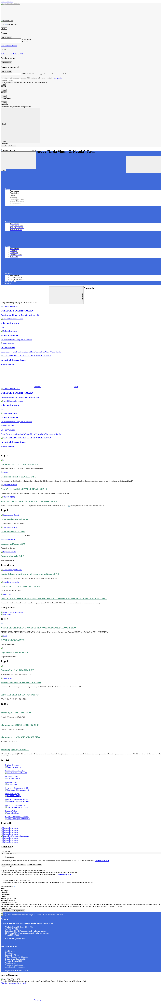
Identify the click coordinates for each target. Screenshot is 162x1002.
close (3, 170)
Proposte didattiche (12, 556)
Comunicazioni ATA (13, 531)
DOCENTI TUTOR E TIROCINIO (20, 586)
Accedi (4, 28)
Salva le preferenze (18, 911)
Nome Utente (26, 39)
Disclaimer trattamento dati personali (13, 983)
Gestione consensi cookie (14, 965)
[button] (21, 387)
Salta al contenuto (7, 2)
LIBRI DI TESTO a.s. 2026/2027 (19, 464)
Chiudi (4, 90)
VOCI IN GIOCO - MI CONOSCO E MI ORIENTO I (29, 501)
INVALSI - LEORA (13, 640)
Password (25, 42)
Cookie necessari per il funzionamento (14, 880)
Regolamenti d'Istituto (14, 652)
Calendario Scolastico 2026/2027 (18, 477)
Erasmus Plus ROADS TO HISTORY (21, 682)
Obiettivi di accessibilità (13, 961)
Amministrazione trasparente (15, 967)
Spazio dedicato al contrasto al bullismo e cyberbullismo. (30, 574)
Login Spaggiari (57, 78)
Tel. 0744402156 (14, 929)
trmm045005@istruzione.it (28, 931)
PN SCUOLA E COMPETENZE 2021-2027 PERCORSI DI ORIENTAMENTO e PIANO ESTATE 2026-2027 (54, 598)
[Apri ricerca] (143, 164)
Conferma (12, 146)
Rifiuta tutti (18, 865)
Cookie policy (10, 951)
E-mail (24, 74)
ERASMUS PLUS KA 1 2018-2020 (20, 695)
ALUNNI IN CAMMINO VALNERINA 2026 (24, 489)
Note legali (9, 953)
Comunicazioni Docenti (14, 519)
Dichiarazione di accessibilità (15, 959)
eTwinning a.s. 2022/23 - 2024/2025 (20, 725)
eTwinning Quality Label (15, 749)
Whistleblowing (10, 963)
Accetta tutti (35, 865)
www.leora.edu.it (7, 887)
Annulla (4, 146)
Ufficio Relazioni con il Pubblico (16, 957)
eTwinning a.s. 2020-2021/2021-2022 (20, 737)
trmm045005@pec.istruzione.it (28, 933)
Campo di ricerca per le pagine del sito (14, 303)
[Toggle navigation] (18, 160)
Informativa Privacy (12, 955)
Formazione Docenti (13, 544)
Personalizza (6, 865)
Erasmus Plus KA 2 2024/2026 (17, 670)
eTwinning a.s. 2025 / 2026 (16, 713)
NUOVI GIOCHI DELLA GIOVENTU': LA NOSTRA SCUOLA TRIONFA (38, 628)
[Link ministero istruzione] (10, 4)
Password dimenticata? (9, 46)
